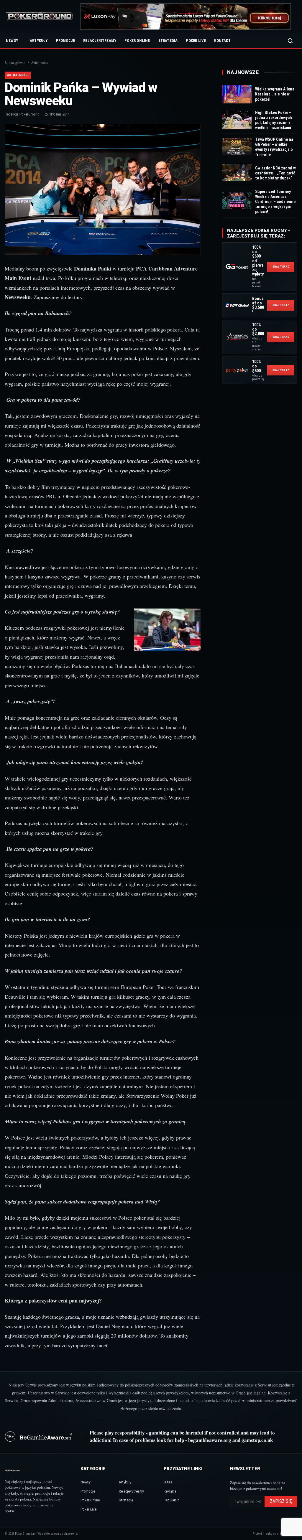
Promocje (65, 40)
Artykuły (39, 40)
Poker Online (137, 40)
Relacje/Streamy (99, 40)
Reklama (170, 1491)
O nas (168, 1482)
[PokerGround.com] (39, 16)
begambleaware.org (209, 1440)
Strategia (168, 40)
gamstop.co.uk (257, 1440)
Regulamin (171, 1500)
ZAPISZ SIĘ (281, 1501)
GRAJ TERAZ (281, 266)
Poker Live (196, 40)
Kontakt (222, 40)
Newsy (12, 40)
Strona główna (15, 63)
